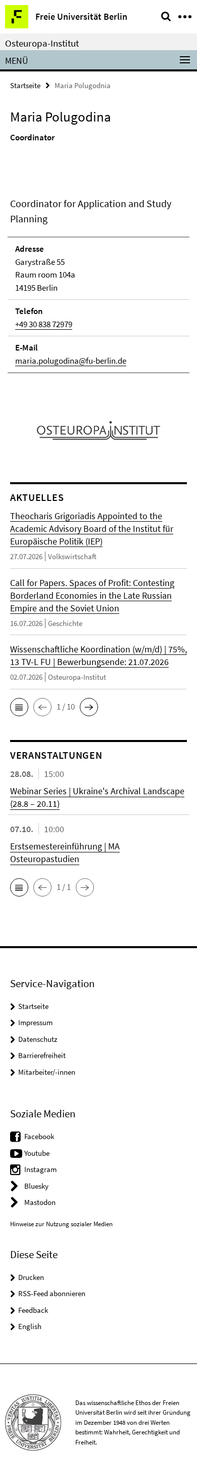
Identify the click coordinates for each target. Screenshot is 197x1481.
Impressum (35, 1022)
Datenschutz (37, 1039)
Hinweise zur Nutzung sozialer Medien (61, 1224)
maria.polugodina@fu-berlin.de (70, 360)
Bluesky (36, 1186)
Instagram (40, 1169)
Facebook (39, 1136)
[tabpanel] (98, 284)
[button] (19, 707)
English (29, 1326)
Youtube (37, 1153)
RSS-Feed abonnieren (51, 1293)
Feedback (33, 1310)
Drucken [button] (31, 1277)
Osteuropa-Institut (42, 43)
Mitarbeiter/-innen (46, 1072)
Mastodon (40, 1202)
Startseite (25, 85)
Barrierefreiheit (42, 1055)
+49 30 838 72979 (43, 324)
